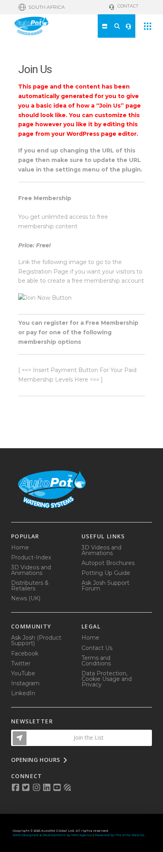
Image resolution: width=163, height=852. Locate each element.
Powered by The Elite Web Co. (120, 835)
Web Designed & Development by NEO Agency (52, 835)
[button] (42, 7)
